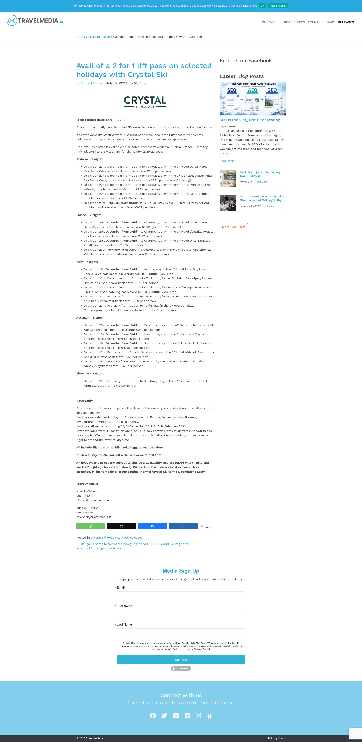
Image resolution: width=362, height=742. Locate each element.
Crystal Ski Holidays (105, 537)
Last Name (124, 624)
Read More (227, 161)
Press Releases (99, 37)
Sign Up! (181, 659)
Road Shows (294, 22)
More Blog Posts (233, 227)
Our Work (270, 22)
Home (80, 37)
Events (314, 22)
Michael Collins (92, 83)
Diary (330, 22)
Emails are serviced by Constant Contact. (191, 648)
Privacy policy (278, 5)
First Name (124, 605)
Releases (346, 22)
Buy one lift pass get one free (98, 548)
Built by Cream (277, 738)
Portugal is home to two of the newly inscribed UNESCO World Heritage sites (133, 544)
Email (121, 587)
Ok (262, 5)
